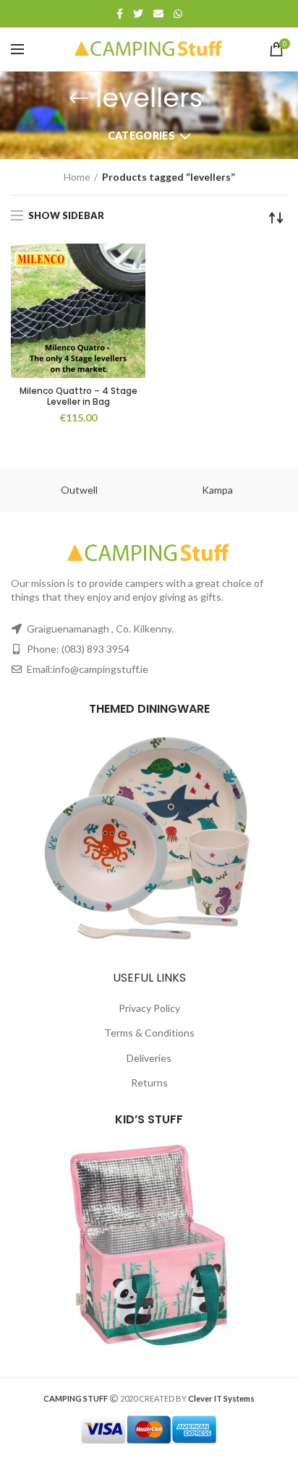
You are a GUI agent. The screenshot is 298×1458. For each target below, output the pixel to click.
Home (77, 177)
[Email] (158, 13)
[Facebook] (119, 13)
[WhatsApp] (178, 13)
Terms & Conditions (149, 1032)
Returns (149, 1082)
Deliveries (149, 1058)
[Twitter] (138, 13)
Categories (141, 135)
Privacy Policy (149, 1008)
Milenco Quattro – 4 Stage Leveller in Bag (78, 396)
